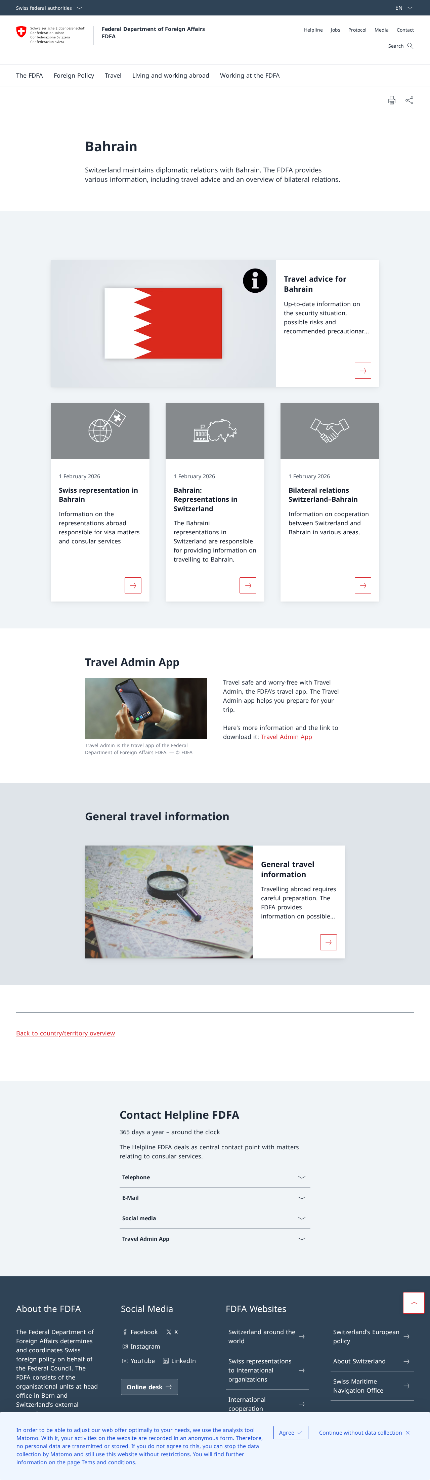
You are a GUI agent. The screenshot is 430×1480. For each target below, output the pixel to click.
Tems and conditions (108, 1462)
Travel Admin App (286, 737)
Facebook (144, 1332)
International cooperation (247, 1403)
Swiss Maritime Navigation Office (358, 1385)
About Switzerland (359, 1361)
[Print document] (391, 100)
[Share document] (409, 100)
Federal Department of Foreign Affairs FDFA (154, 32)
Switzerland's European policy (366, 1336)
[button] (29, 75)
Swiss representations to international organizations (260, 1370)
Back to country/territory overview (65, 1033)
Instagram (145, 1346)
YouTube (143, 1361)
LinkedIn (183, 1361)
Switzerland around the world (261, 1336)
